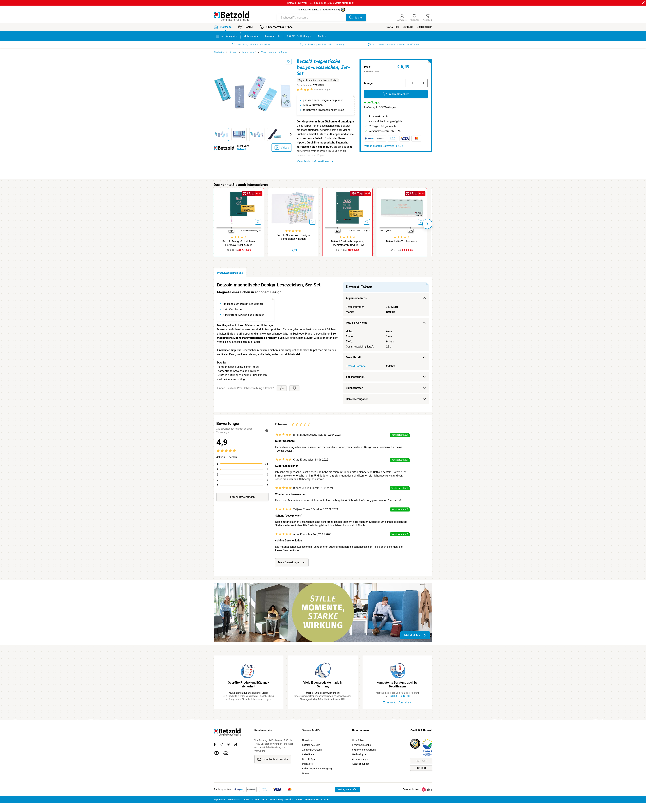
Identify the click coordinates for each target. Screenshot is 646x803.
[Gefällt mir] (282, 388)
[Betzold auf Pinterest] (228, 745)
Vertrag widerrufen (347, 789)
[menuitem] (392, 27)
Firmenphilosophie (361, 745)
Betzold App (308, 759)
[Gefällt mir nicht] (294, 388)
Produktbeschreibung (230, 272)
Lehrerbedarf (249, 52)
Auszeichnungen (360, 763)
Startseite (219, 52)
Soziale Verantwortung (364, 749)
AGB (246, 799)
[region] (323, 344)
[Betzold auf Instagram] (221, 745)
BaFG (299, 799)
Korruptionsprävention (281, 799)
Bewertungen (312, 799)
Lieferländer (308, 754)
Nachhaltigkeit (359, 754)
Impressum (219, 799)
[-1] (401, 83)
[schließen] (643, 2)
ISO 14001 (421, 760)
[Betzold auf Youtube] (216, 754)
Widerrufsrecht (259, 799)
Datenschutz (234, 799)
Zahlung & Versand (312, 749)
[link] (414, 17)
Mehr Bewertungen (289, 562)
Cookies (325, 799)
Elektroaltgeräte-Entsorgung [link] (317, 768)
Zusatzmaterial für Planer (274, 52)
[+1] (423, 83)
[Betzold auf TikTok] (236, 745)
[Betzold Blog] (225, 754)
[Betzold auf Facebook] (215, 745)
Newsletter (307, 740)
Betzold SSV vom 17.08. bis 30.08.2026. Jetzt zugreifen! (320, 3)
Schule (232, 52)
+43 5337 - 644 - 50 (400, 696)
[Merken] (289, 61)
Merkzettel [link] (307, 763)
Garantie (306, 773)
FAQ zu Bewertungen (242, 497)
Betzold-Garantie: (356, 366)
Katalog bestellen (311, 745)
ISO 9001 (421, 768)
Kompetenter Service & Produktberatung (319, 9)
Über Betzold (358, 740)
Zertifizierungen (360, 759)
